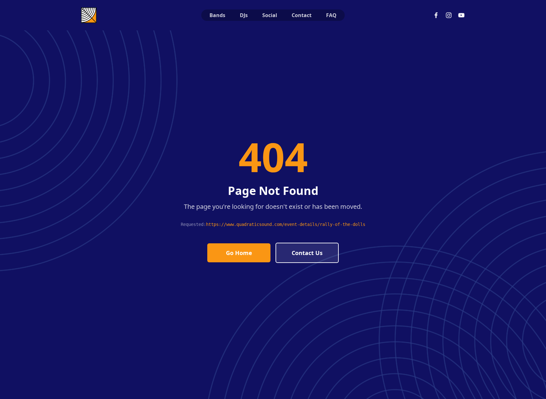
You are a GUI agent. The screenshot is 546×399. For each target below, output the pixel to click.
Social (269, 15)
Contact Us (307, 253)
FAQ (331, 15)
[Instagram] (448, 15)
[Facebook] (436, 15)
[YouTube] (461, 15)
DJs (244, 15)
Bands (217, 15)
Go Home (239, 253)
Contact (302, 15)
